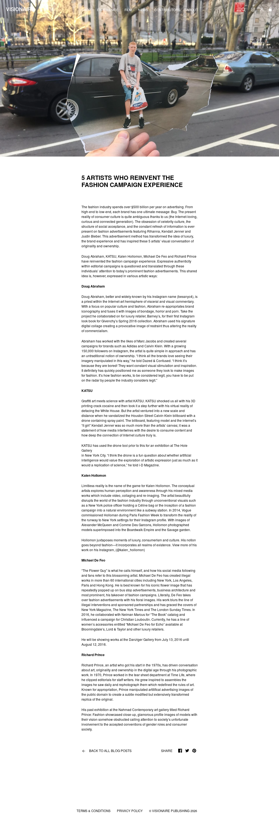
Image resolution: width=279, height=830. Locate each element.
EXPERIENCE (107, 9)
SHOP (86, 9)
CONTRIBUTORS (167, 9)
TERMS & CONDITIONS (94, 811)
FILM (128, 9)
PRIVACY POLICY (130, 811)
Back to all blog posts (106, 750)
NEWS (143, 9)
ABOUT (192, 9)
